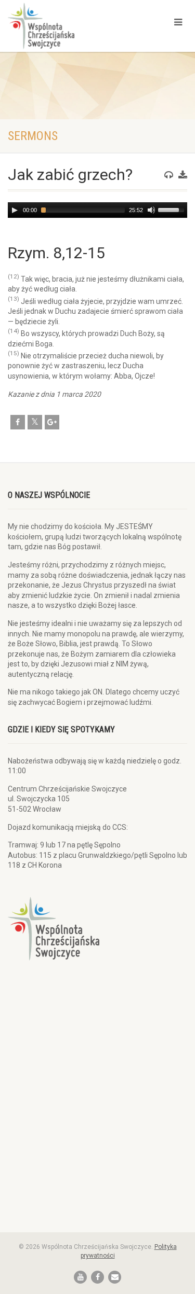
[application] (97, 210)
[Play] (14, 210)
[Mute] (151, 210)
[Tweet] (35, 422)
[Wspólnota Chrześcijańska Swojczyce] (65, 26)
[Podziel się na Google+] (52, 422)
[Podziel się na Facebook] (17, 422)
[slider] (172, 209)
